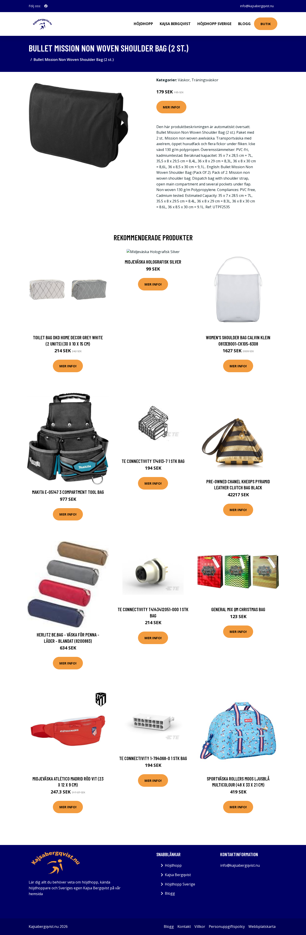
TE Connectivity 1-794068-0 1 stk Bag (153, 758)
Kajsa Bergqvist (175, 23)
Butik (266, 23)
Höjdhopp (143, 23)
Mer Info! (171, 107)
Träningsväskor (205, 79)
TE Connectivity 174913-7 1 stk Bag (153, 461)
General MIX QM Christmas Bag (238, 609)
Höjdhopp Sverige (214, 23)
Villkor (199, 926)
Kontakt (184, 926)
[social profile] (46, 6)
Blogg (244, 23)
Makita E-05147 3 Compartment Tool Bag (68, 492)
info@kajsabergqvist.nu (257, 6)
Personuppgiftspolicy (227, 926)
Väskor (184, 79)
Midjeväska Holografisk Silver (153, 261)
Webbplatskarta (262, 926)
